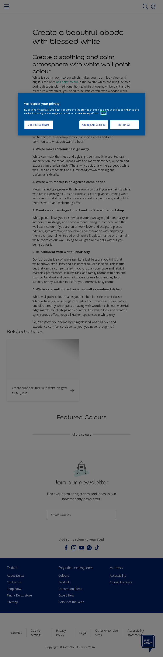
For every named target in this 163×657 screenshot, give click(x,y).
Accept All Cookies (93, 124)
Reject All (124, 124)
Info (103, 113)
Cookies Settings (38, 124)
